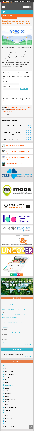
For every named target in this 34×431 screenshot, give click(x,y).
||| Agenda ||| (17, 350)
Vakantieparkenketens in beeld (14, 163)
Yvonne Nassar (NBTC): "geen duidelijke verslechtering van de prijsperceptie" (13, 134)
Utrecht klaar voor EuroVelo (8, 304)
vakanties (24, 109)
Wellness (7, 391)
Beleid (7, 402)
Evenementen (9, 385)
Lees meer (28, 344)
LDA (6, 424)
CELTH (7, 421)
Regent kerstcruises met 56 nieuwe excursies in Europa (14, 342)
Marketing (8, 393)
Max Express (5, 327)
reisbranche (5, 111)
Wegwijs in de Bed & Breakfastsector (16, 145)
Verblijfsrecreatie (10, 377)
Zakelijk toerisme (10, 399)
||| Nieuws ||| (17, 298)
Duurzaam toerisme (11, 107)
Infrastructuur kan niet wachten (11, 123)
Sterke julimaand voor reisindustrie (12, 127)
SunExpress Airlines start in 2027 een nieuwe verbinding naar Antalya (12, 130)
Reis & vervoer (22, 107)
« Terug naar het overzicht (7, 114)
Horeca (7, 366)
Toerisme (7, 410)
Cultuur (7, 380)
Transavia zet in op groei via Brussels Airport (12, 139)
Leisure (7, 404)
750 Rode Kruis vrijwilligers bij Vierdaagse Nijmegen (14, 332)
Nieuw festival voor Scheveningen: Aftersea (12, 337)
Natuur (7, 396)
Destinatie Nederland (11, 427)
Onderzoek (8, 416)
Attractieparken (9, 374)
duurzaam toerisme (15, 109)
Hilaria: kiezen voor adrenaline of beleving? (12, 322)
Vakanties (29, 107)
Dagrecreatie (8, 418)
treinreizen (12, 111)
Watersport (8, 368)
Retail (7, 388)
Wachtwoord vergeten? (9, 93)
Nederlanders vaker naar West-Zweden (13, 125)
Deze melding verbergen (24, 1)
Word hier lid (6, 101)
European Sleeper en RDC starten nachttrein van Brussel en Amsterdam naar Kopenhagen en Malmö (12, 137)
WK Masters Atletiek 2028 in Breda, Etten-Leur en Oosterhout (15, 309)
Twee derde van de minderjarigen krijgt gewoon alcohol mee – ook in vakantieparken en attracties (16, 316)
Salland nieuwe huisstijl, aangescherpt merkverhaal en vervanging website (13, 132)
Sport (6, 382)
